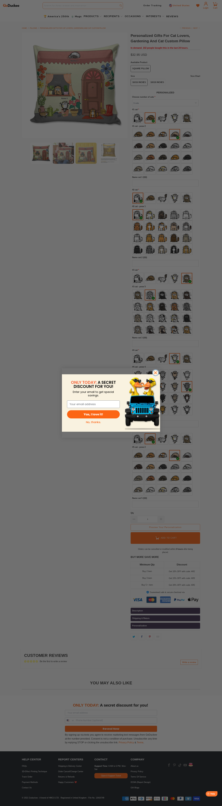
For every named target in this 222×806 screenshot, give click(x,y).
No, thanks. (93, 422)
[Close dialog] (156, 373)
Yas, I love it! (93, 414)
